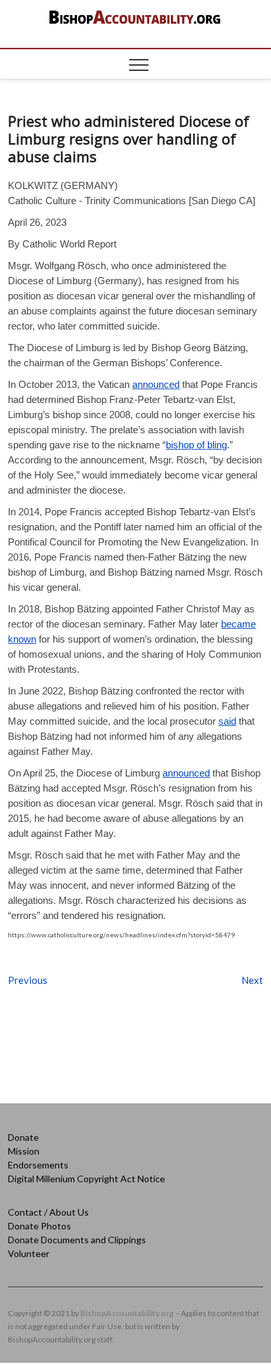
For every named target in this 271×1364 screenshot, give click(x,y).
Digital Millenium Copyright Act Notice (86, 1178)
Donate (23, 1137)
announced (156, 384)
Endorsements (38, 1164)
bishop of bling (196, 444)
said (227, 721)
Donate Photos (39, 1225)
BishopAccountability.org (127, 1313)
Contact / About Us (48, 1212)
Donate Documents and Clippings (77, 1239)
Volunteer (28, 1253)
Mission (23, 1151)
